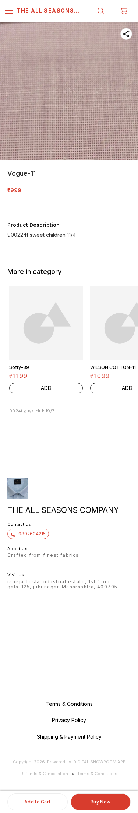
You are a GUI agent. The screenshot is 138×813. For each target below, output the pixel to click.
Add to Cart (37, 802)
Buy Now (100, 802)
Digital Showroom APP (99, 761)
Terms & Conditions (97, 773)
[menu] (9, 11)
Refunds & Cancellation (44, 773)
